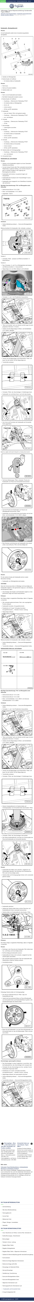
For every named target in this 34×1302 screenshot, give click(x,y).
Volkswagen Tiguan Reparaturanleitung (8, 13)
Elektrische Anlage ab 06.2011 (9, 1264)
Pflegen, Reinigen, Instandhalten (10, 1222)
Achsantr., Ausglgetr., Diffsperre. (7, 14)
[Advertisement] (17, 21)
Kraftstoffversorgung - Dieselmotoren (11, 1235)
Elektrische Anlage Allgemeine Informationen (13, 1260)
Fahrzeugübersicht (6, 1213)
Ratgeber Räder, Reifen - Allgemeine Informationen (14, 1251)
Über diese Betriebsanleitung (9, 1209)
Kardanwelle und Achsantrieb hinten (24, 13)
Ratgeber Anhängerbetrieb (8, 1248)
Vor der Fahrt (5, 1216)
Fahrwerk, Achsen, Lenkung (9, 1242)
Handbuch (3, 1)
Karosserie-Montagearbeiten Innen (10, 1279)
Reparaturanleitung (22, 1)
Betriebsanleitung (11, 1)
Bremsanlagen (5, 1239)
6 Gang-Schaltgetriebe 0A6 (8, 1292)
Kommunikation (6, 1257)
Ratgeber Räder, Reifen (8, 1245)
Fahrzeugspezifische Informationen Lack (12, 1285)
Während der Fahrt (6, 1219)
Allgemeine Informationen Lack (9, 1282)
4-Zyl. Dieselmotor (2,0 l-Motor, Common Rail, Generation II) (16, 1232)
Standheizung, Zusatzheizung (9, 1273)
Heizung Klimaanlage (7, 1270)
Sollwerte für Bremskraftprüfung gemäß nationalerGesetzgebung (17, 1254)
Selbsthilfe (5, 1225)
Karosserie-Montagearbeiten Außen (10, 1276)
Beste (29, 1)
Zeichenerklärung (6, 1206)
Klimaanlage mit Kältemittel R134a (10, 1267)
